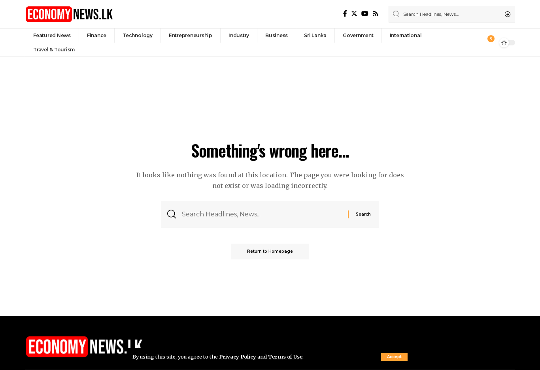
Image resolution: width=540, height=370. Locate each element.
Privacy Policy (237, 356)
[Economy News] (69, 14)
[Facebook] (345, 13)
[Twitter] (354, 13)
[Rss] (375, 13)
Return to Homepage (270, 251)
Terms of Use (285, 356)
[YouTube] (364, 13)
